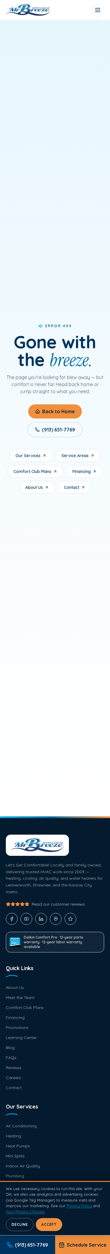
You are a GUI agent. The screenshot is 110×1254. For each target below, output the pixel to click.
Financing (81, 471)
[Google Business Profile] (56, 919)
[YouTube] (26, 919)
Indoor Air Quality (23, 1166)
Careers (13, 1077)
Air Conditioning (21, 1126)
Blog (10, 1047)
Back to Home (58, 411)
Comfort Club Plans (32, 471)
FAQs (11, 1057)
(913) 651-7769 (58, 430)
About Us (34, 487)
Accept (49, 1224)
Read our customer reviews (58, 904)
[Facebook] (12, 919)
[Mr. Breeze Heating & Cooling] (28, 10)
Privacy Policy (79, 1205)
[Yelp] (70, 919)
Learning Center (21, 1037)
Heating (13, 1136)
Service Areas (75, 455)
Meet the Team (20, 997)
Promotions (17, 1027)
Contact (71, 487)
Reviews (13, 1067)
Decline (19, 1224)
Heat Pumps (18, 1146)
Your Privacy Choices (25, 1211)
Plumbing (15, 1176)
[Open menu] (97, 10)
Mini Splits (15, 1156)
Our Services (28, 455)
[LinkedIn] (41, 919)
